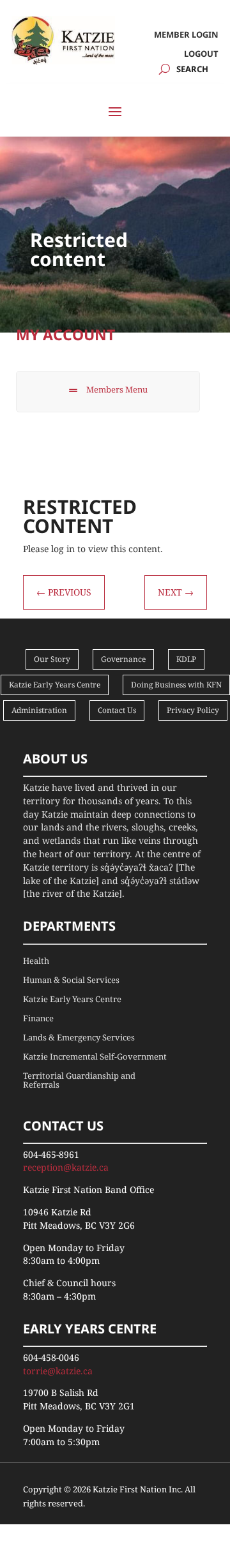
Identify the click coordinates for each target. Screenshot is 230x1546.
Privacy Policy (193, 710)
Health (36, 961)
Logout (201, 54)
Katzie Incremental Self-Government (95, 1057)
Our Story (52, 659)
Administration (39, 710)
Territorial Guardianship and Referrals (79, 1080)
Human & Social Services (71, 980)
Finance (38, 1019)
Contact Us (117, 710)
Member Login (186, 35)
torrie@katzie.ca (58, 1371)
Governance (123, 659)
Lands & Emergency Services (79, 1038)
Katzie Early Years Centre (54, 684)
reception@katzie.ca (66, 1167)
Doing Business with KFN (176, 684)
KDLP (186, 659)
